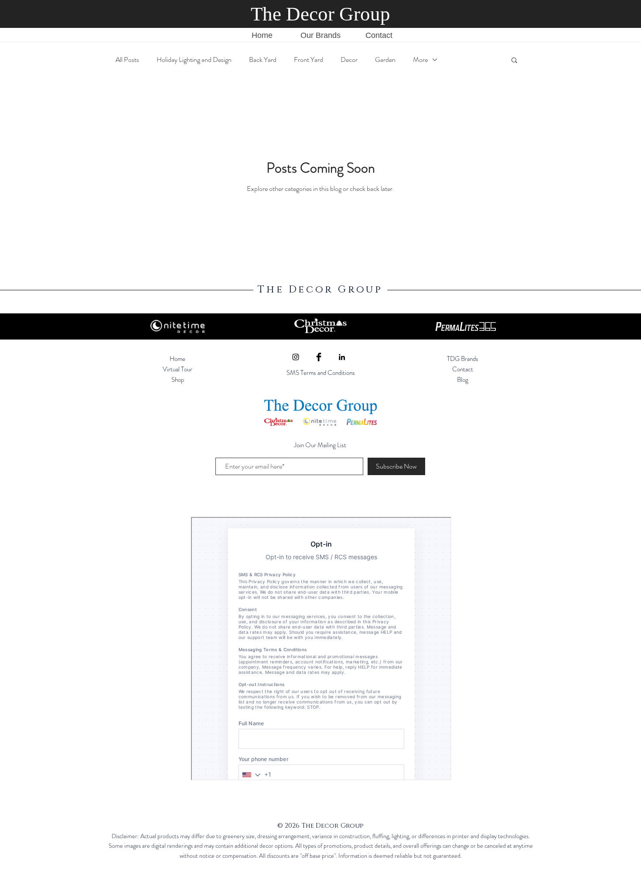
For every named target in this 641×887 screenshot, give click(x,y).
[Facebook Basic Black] (318, 357)
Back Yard (262, 60)
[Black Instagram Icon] (295, 357)
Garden (385, 60)
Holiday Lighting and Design (194, 60)
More (420, 60)
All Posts (127, 60)
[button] (514, 60)
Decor (349, 60)
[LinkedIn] (342, 357)
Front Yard (308, 60)
